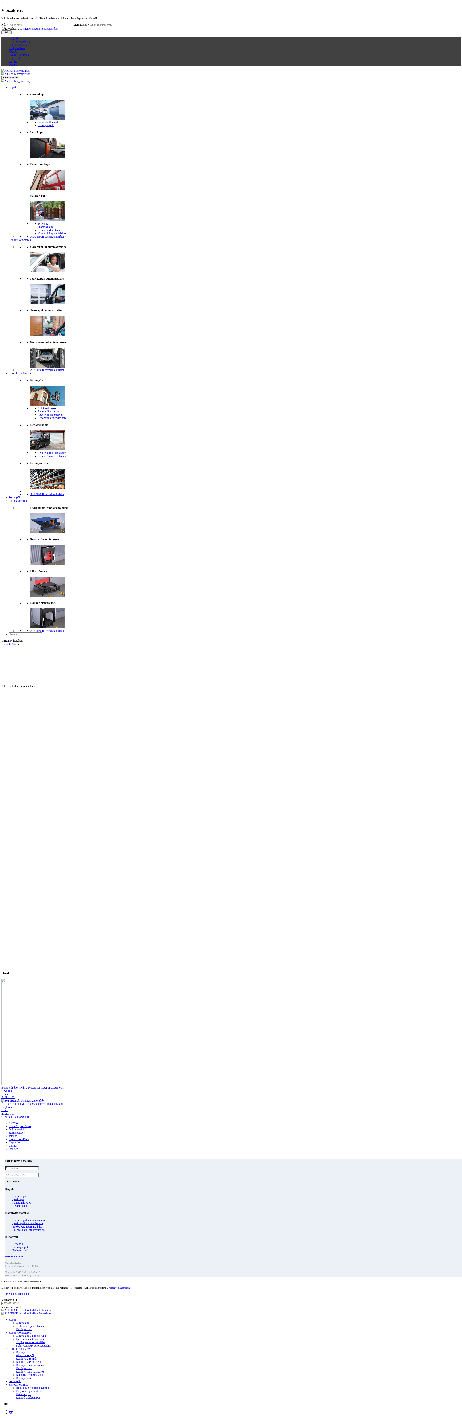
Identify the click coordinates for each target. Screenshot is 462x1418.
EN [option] (11, 1410)
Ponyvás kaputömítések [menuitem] (29, 1391)
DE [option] (11, 1413)
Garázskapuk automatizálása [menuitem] (32, 1335)
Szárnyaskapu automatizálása (29, 1229)
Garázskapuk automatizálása (28, 1220)
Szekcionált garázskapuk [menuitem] (30, 1326)
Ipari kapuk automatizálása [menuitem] (31, 1339)
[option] (235, 1410)
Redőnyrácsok (20, 1250)
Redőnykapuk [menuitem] (24, 1329)
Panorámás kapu (21, 1202)
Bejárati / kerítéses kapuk (52, 456)
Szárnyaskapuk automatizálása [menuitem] (33, 1345)
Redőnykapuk (46, 125)
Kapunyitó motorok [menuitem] (20, 1332)
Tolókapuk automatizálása (27, 1226)
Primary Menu (10, 77)
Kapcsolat (14, 58)
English (13, 61)
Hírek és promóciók (20, 41)
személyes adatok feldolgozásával (39, 28)
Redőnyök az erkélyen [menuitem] (29, 1361)
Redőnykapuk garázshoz (52, 452)
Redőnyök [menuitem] (22, 1352)
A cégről (13, 38)
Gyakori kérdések (19, 54)
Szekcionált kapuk (48, 121)
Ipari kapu (18, 1199)
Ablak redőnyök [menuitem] (25, 1355)
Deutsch (13, 64)
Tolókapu (43, 223)
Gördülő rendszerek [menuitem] (20, 1348)
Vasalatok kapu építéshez (52, 233)
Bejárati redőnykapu (49, 230)
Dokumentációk (18, 45)
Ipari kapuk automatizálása (27, 1223)
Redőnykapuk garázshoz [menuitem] (30, 1371)
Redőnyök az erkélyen (50, 414)
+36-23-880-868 (10, 643)
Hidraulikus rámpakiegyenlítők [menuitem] (33, 1387)
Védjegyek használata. (119, 1287)
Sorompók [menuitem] (15, 1381)
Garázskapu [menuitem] (22, 1322)
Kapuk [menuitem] (12, 1319)
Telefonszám (80, 24)
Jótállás (13, 51)
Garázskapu (19, 1196)
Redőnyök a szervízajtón (52, 417)
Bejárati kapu (20, 1205)
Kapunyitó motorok (20, 239)
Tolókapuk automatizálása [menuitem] (30, 1342)
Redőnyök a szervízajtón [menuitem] (30, 1365)
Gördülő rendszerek (20, 373)
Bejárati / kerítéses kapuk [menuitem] (30, 1374)
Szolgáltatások (17, 48)
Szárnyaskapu (45, 226)
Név (4, 24)
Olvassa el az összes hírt (15, 1116)
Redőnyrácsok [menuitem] (24, 1378)
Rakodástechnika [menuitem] (18, 1384)
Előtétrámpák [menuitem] (23, 1394)
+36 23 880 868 (14, 1256)
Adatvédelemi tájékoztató (15, 1293)
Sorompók (15, 497)
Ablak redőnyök (47, 408)
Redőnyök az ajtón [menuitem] (26, 1358)
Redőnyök (18, 1243)
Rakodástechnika (18, 500)
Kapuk (12, 87)
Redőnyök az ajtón (48, 411)
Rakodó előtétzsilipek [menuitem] (28, 1397)
